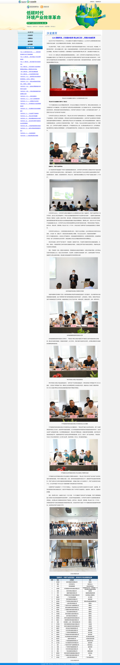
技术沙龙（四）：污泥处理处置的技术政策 (31, 125)
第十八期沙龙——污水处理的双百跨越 (29, 74)
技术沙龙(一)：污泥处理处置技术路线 (29, 135)
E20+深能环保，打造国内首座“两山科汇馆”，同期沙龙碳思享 (73, 38)
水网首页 (92, 1)
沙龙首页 (30, 35)
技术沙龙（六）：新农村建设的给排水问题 (31, 118)
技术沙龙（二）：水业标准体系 (28, 133)
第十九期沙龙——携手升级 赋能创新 (29, 71)
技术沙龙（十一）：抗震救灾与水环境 (29, 101)
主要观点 (30, 38)
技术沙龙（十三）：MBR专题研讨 (29, 96)
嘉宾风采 (30, 41)
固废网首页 (98, 1)
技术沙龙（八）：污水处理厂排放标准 (29, 113)
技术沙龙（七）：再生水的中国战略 (29, 116)
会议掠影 (30, 44)
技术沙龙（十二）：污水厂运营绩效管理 (30, 98)
